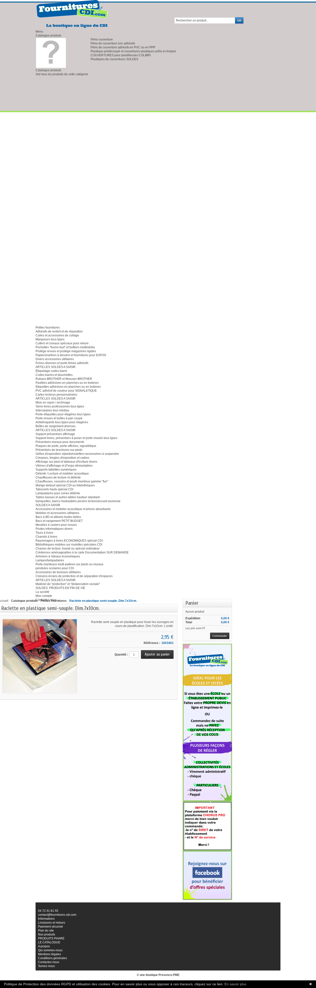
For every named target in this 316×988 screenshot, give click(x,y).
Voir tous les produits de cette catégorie (62, 74)
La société (42, 592)
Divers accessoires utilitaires (55, 359)
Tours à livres (44, 532)
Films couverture (102, 39)
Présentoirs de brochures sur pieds (59, 450)
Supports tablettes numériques (56, 469)
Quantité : (121, 654)
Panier (191, 603)
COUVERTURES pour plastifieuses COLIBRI (121, 55)
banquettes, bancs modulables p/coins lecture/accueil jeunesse (78, 501)
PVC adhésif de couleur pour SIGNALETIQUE (66, 390)
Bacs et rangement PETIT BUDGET (59, 521)
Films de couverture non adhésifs (113, 43)
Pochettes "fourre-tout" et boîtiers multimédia (65, 347)
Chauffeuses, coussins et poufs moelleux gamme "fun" (72, 481)
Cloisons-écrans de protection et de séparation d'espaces (74, 576)
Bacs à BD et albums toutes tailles (58, 517)
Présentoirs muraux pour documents (60, 442)
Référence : (152, 643)
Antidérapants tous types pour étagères (62, 422)
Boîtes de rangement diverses (56, 426)
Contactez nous (46, 600)
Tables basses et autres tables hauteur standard (68, 497)
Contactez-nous (48, 962)
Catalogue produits (48, 35)
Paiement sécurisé (50, 926)
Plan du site (46, 930)
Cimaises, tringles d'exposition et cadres (62, 457)
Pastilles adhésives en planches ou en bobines (67, 382)
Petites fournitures (48, 327)
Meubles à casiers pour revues (56, 525)
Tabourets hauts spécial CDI (54, 489)
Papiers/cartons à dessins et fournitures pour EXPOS (71, 355)
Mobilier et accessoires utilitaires (57, 513)
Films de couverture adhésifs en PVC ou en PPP (123, 47)
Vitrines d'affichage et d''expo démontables (64, 465)
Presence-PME (168, 975)
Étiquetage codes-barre (51, 371)
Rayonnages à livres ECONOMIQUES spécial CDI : (70, 540)
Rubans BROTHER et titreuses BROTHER (64, 379)
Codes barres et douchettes (54, 375)
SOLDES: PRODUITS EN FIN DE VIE (60, 588)
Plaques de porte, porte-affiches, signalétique (66, 446)
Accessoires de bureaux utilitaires (58, 572)
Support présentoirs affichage (55, 434)
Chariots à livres (46, 536)
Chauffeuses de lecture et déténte (58, 477)
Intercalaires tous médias (52, 410)
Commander (219, 635)
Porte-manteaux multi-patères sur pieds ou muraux (69, 564)
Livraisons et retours (51, 922)
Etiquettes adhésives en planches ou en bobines (68, 386)
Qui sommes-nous (50, 950)
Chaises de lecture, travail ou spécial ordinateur (67, 548)
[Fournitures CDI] (73, 14)
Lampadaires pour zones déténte (58, 493)
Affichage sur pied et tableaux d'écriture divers (66, 461)
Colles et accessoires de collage (57, 335)
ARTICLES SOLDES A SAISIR (56, 367)
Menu (39, 31)
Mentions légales (49, 954)
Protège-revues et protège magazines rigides (66, 351)
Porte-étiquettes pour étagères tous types (63, 414)
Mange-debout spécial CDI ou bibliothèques (65, 485)
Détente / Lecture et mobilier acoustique (62, 473)
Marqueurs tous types (50, 339)
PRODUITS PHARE (51, 938)
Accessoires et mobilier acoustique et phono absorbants (73, 509)
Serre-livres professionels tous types (60, 406)
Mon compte (44, 596)
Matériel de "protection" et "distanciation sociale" (68, 584)
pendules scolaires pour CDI (55, 568)
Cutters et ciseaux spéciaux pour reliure (62, 343)
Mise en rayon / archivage (53, 402)
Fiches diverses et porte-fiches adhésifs (62, 363)
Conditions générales (52, 958)
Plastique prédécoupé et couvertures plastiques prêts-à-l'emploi (133, 51)
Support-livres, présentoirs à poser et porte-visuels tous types (76, 438)
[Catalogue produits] (51, 53)
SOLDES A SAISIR (48, 505)
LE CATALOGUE (49, 942)
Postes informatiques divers (54, 529)
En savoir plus (235, 984)
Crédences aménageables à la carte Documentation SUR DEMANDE (82, 552)
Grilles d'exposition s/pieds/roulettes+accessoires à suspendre (77, 454)
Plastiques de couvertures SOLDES (114, 59)
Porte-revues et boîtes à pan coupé (59, 418)
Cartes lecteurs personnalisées (56, 394)
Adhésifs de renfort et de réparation (59, 331)
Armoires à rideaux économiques (58, 556)
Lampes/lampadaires (50, 560)
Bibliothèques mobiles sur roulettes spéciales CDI (69, 544)
